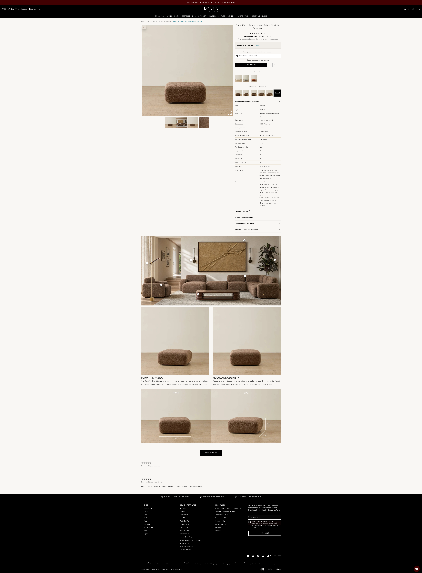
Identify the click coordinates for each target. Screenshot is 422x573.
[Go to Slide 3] (192, 122)
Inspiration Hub (220, 524)
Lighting (231, 16)
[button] (405, 9)
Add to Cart (251, 65)
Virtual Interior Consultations (225, 511)
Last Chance (243, 16)
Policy (254, 527)
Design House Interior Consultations (228, 508)
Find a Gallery (9, 9)
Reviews (218, 527)
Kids (194, 16)
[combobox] (258, 56)
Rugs (223, 16)
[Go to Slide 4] (203, 122)
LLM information (185, 550)
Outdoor (202, 16)
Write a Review (211, 453)
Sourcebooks (35, 9)
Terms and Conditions (262, 525)
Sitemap (218, 531)
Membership (22, 9)
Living (169, 16)
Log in (257, 45)
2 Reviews (263, 33)
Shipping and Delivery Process (190, 540)
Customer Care (185, 534)
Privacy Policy (164, 569)
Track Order (184, 527)
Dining (176, 16)
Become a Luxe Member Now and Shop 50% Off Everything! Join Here (211, 2)
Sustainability (184, 543)
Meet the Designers (186, 546)
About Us (183, 508)
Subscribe (265, 533)
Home (143, 21)
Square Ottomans (166, 21)
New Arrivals (159, 16)
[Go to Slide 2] (181, 122)
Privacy (275, 525)
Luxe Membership (186, 518)
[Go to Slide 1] (170, 122)
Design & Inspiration (260, 16)
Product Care (184, 531)
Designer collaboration (223, 518)
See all (277, 93)
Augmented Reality (221, 515)
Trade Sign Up (184, 521)
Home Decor (213, 16)
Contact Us (183, 511)
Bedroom (186, 16)
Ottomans (155, 21)
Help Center (184, 515)
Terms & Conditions (176, 569)
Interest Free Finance (187, 537)
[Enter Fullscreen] (230, 113)
